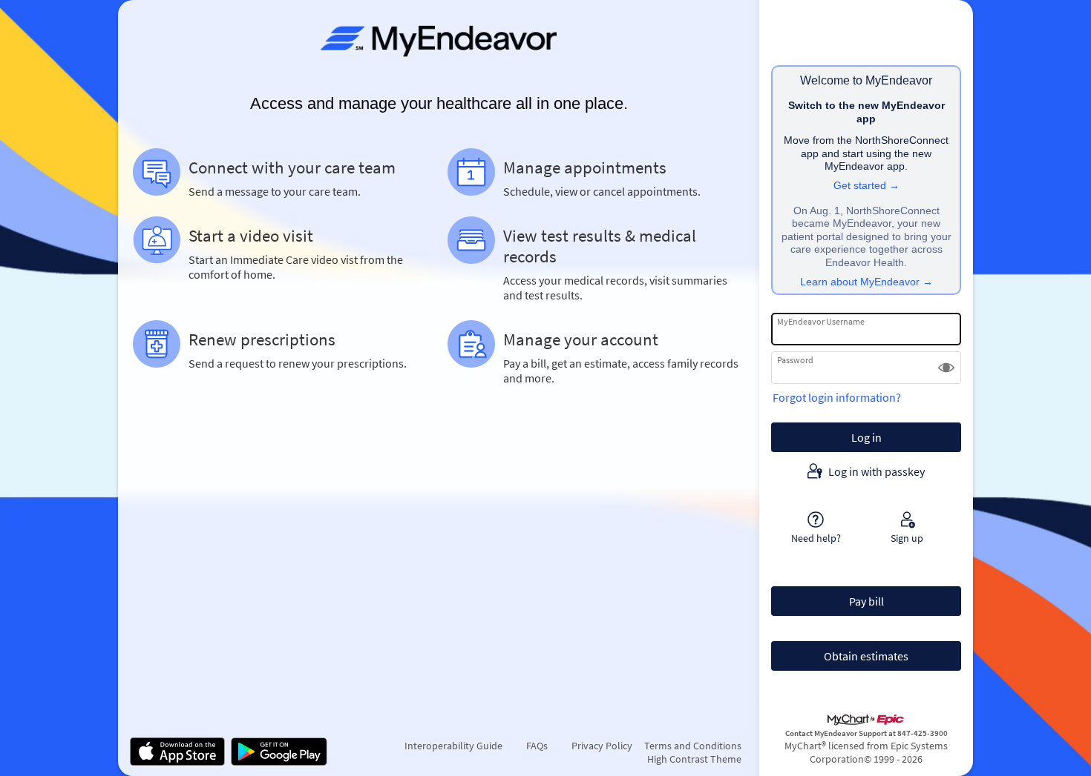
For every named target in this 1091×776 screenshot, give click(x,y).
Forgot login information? (837, 397)
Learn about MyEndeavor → (866, 282)
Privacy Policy (601, 745)
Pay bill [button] (866, 601)
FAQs (537, 745)
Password (795, 359)
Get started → (866, 185)
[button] (946, 367)
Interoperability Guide (453, 745)
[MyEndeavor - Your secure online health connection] (439, 41)
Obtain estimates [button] (866, 656)
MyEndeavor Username (821, 321)
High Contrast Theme (694, 759)
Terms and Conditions (692, 745)
